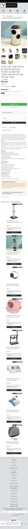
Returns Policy (14, 499)
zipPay (14, 470)
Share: (2, 79)
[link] (15, 521)
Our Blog (14, 478)
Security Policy (14, 501)
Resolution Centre (14, 468)
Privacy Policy (14, 496)
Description (4, 127)
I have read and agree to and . (15, 515)
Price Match (14, 493)
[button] (14, 107)
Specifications (12, 127)
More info (9, 89)
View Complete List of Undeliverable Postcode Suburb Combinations (12, 193)
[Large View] (3, 50)
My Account (14, 462)
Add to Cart (14, 104)
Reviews (4, 130)
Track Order (14, 465)
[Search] (2, 1)
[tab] (4, 127)
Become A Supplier (14, 483)
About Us (14, 475)
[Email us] (12, 521)
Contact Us (14, 480)
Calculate (14, 122)
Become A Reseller (14, 486)
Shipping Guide (14, 504)
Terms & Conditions (19, 514)
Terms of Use (14, 490)
